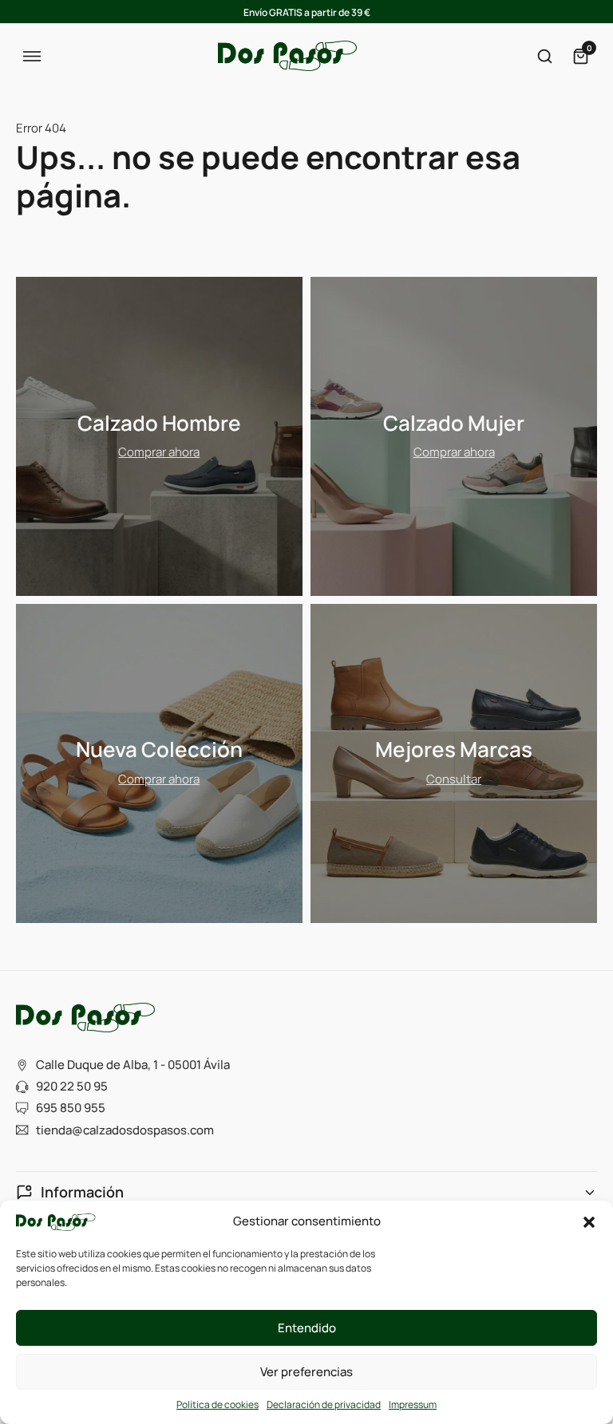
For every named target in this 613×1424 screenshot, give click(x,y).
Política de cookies (217, 1404)
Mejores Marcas (453, 749)
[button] (589, 1222)
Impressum (413, 1404)
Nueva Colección (159, 749)
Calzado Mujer (453, 423)
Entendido (307, 1327)
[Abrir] (32, 56)
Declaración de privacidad (324, 1404)
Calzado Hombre (159, 423)
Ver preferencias (306, 1371)
